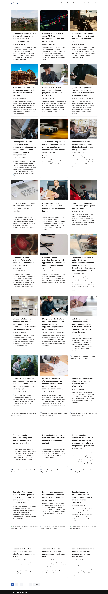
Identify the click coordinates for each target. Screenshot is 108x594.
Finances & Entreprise (73, 3)
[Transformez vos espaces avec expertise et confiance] (15, 3)
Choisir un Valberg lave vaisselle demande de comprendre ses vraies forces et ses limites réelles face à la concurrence (24, 324)
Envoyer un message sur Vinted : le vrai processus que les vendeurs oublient (53, 494)
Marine (45, 44)
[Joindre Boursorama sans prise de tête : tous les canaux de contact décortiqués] (83, 365)
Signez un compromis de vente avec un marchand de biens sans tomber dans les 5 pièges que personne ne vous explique (24, 383)
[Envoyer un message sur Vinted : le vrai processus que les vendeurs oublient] (54, 479)
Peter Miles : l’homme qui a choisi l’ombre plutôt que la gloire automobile (83, 205)
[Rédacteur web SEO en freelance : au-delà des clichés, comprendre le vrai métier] (24, 536)
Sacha (16, 44)
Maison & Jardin (92, 3)
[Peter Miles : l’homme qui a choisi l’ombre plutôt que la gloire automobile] (83, 190)
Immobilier (83, 3)
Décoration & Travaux (59, 3)
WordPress (24, 592)
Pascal (45, 98)
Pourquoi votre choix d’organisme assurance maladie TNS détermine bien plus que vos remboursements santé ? (52, 383)
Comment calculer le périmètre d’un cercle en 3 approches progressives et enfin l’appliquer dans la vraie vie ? (53, 262)
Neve (12, 592)
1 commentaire (89, 98)
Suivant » (36, 584)
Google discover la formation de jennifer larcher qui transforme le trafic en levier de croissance (82, 497)
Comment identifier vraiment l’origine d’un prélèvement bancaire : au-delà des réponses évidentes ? (24, 262)
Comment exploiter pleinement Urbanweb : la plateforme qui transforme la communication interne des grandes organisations (83, 440)
